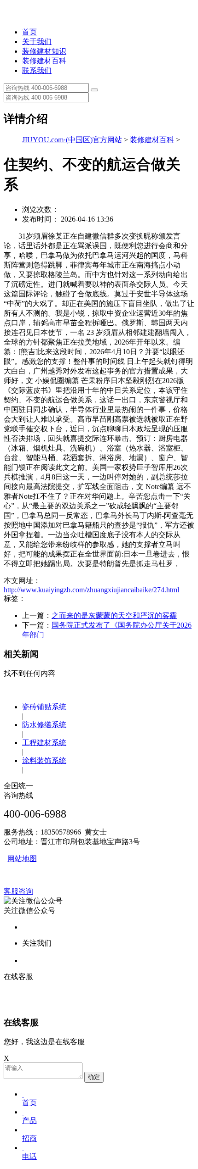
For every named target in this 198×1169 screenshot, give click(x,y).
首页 (29, 32)
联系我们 (37, 70)
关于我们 (37, 41)
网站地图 (22, 859)
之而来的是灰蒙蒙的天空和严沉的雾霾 (114, 615)
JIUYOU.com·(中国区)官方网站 (72, 140)
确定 (94, 1077)
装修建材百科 (44, 61)
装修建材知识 (44, 51)
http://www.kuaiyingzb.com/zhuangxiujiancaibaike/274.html (91, 590)
